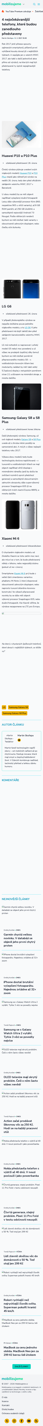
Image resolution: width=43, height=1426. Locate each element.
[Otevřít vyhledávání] (34, 4)
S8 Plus (37, 439)
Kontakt (6, 1405)
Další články (21, 1366)
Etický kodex (8, 1409)
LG (4, 707)
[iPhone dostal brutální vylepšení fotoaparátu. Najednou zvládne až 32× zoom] (21, 964)
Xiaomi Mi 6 (19, 573)
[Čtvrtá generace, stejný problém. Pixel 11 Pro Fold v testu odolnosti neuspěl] (21, 1194)
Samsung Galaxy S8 (18, 707)
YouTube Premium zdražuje (18, 11)
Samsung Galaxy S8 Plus (14, 713)
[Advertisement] (21, 95)
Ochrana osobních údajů (13, 1413)
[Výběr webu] (23, 4)
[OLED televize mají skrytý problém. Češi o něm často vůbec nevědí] (21, 1059)
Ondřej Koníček (9, 930)
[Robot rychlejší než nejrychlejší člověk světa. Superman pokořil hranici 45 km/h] (21, 1282)
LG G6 (28, 327)
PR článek (7, 1343)
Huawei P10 (25, 173)
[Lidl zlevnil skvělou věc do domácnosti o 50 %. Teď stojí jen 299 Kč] (21, 1238)
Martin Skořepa (7, 38)
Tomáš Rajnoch (9, 1025)
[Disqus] (21, 815)
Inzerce (5, 1401)
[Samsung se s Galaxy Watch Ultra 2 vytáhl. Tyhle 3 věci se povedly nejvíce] (21, 1012)
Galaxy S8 (26, 439)
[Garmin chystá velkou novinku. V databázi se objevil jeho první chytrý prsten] (21, 917)
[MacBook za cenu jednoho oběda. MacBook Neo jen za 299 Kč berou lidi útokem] (21, 1329)
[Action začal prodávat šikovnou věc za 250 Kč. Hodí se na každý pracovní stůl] (21, 1103)
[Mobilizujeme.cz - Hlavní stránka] (11, 4)
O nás (4, 1397)
